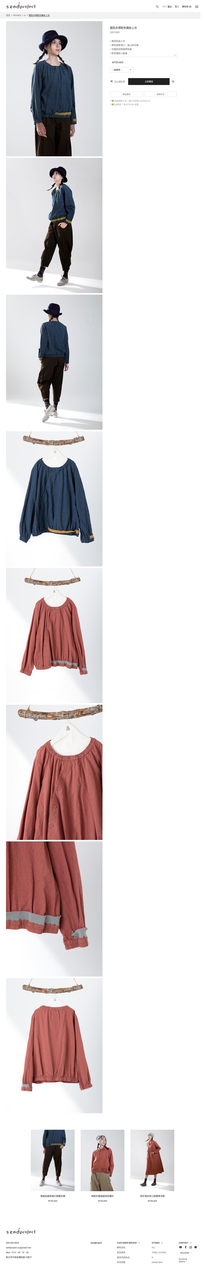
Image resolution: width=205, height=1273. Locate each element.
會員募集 (121, 1252)
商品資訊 (126, 94)
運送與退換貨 (123, 1257)
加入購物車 (51, 1187)
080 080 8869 (12, 1243)
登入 (177, 6)
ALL (153, 1247)
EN (164, 6)
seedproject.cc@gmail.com (18, 1247)
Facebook (185, 1247)
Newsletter (184, 1253)
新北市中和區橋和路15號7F (19, 1257)
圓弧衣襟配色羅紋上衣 (21, 5)
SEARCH (157, 7)
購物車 (186, 6)
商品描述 (175, 55)
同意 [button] (195, 1268)
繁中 (170, 6)
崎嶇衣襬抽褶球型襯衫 (102, 1196)
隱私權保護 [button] (177, 1268)
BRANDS (17, 15)
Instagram (190, 1247)
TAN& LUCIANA (159, 1252)
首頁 (8, 15)
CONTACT (180, 1247)
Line (195, 1247)
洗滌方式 (160, 94)
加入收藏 (173, 81)
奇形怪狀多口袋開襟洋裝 (152, 1196)
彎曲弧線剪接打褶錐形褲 (52, 1196)
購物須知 (121, 1247)
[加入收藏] (71, 1187)
